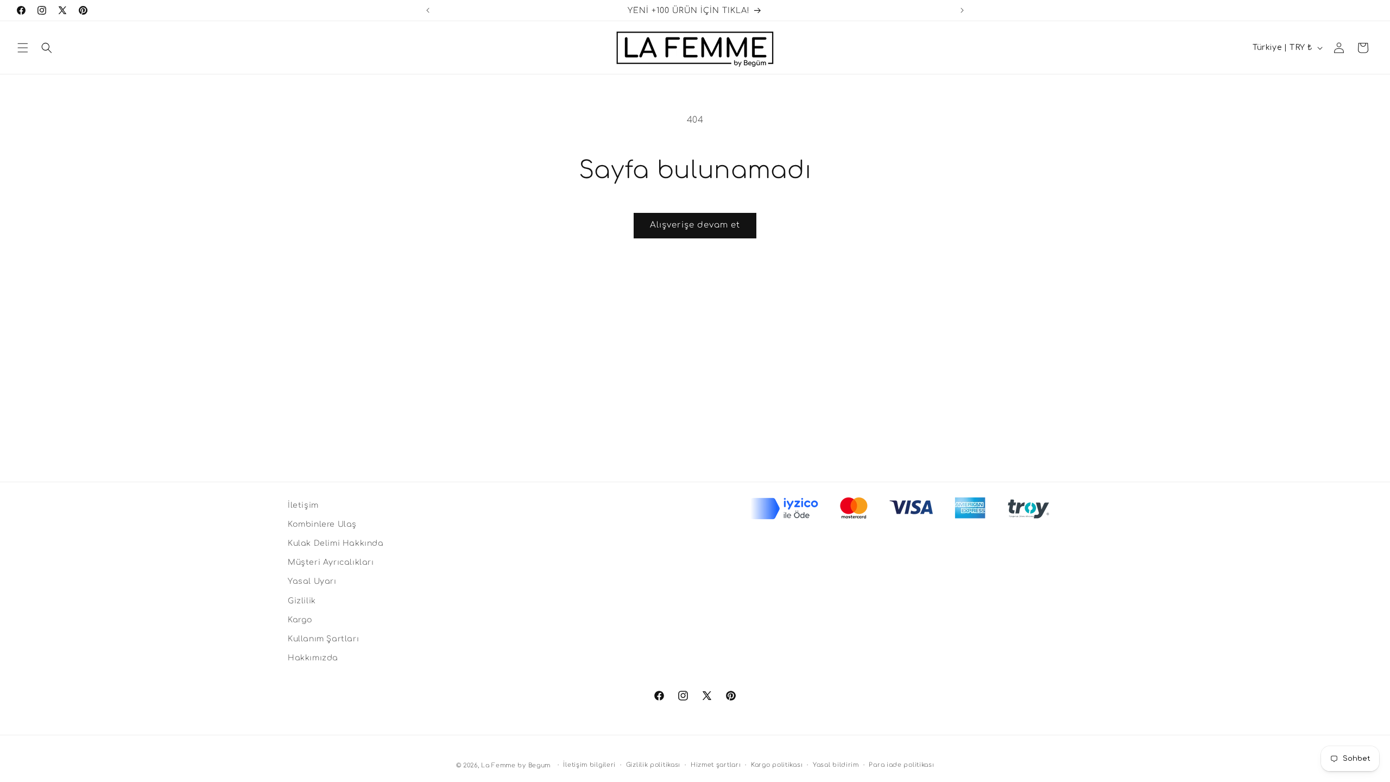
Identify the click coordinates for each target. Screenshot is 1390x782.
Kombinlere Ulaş (322, 524)
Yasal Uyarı (312, 581)
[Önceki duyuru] (428, 10)
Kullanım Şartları (323, 639)
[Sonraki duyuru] (962, 10)
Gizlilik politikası (653, 764)
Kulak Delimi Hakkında (336, 543)
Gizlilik (302, 601)
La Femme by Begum (516, 765)
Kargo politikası (777, 764)
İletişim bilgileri (589, 764)
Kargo (300, 620)
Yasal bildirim (836, 764)
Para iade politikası (901, 764)
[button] (23, 48)
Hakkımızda (313, 658)
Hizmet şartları (716, 764)
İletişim (303, 505)
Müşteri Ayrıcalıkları (331, 562)
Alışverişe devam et (695, 225)
